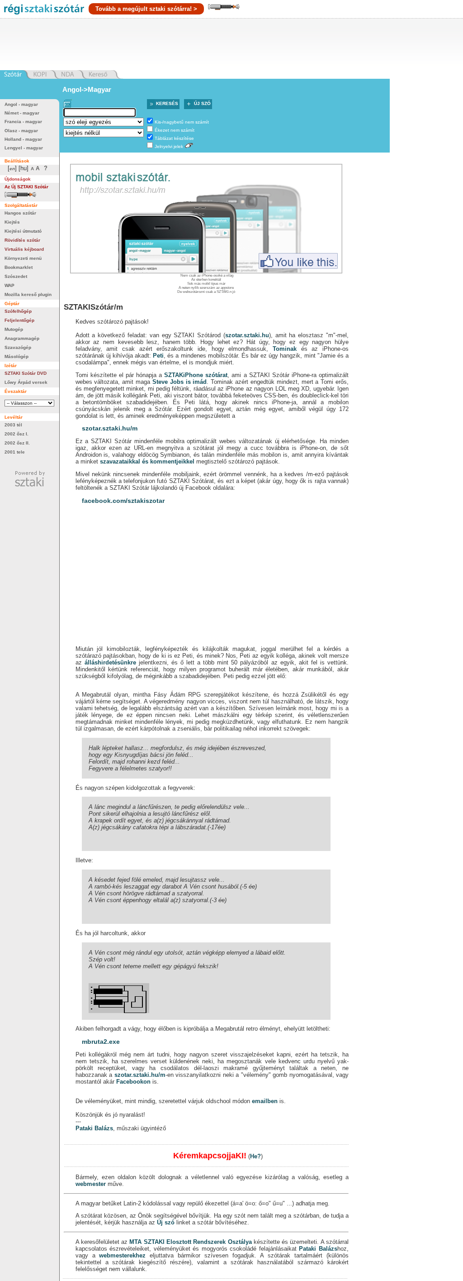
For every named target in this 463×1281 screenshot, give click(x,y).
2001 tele (15, 451)
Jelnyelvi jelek (169, 146)
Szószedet (16, 276)
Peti (158, 355)
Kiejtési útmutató (23, 231)
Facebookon (133, 1228)
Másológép (16, 356)
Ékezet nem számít (174, 130)
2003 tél (13, 424)
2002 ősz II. (17, 442)
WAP (9, 285)
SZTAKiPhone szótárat (195, 375)
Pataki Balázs (94, 1275)
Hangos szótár (20, 212)
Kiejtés (12, 222)
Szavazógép (18, 347)
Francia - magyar (23, 121)
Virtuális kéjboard (24, 249)
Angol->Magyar (86, 89)
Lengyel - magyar (24, 147)
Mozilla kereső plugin (28, 294)
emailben (265, 1248)
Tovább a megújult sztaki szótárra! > (146, 8)
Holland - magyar (23, 139)
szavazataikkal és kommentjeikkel (147, 461)
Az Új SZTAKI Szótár (26, 186)
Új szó (202, 103)
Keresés (167, 103)
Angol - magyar (21, 104)
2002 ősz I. (16, 433)
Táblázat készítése (174, 138)
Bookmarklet (19, 267)
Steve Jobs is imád (179, 381)
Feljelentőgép (19, 320)
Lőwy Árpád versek (26, 382)
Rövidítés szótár (22, 240)
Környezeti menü (23, 258)
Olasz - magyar (21, 130)
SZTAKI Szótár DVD (26, 373)
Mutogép (14, 329)
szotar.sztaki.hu (247, 335)
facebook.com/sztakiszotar (123, 500)
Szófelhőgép (18, 311)
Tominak (285, 348)
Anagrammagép (22, 338)
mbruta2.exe (101, 1188)
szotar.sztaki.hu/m (109, 428)
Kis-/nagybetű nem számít (182, 121)
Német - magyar (22, 112)
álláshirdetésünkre (110, 662)
